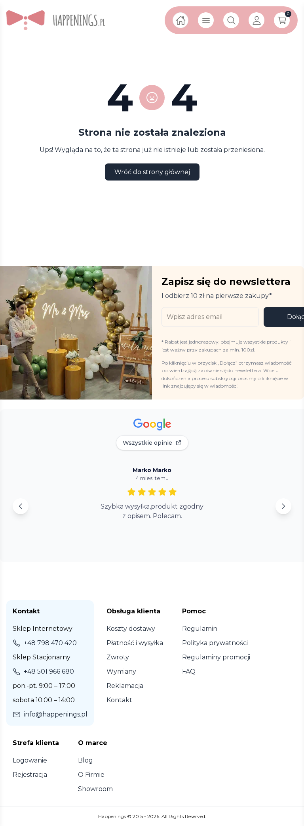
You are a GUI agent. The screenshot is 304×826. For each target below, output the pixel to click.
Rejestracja (30, 774)
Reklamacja (124, 686)
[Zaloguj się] (256, 20)
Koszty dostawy (130, 628)
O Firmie (91, 774)
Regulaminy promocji (216, 657)
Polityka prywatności (215, 643)
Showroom (95, 789)
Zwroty (117, 657)
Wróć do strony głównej (152, 172)
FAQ (189, 671)
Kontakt (119, 700)
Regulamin (199, 628)
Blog (85, 760)
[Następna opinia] (283, 506)
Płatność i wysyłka (134, 643)
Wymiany (121, 671)
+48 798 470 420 (50, 643)
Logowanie (30, 760)
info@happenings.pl (55, 714)
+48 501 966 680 (49, 671)
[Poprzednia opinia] (20, 506)
